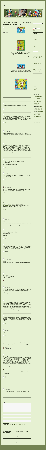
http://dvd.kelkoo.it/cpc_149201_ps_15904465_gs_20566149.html (12, 183)
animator (40, 58)
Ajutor (34, 44)
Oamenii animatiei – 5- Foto (39, 108)
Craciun (39, 62)
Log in (34, 79)
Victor (5, 108)
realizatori (40, 70)
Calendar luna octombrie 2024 (39, 95)
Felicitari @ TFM (35, 89)
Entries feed (35, 80)
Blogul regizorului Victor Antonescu (11, 5)
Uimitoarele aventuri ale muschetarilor (37, 74)
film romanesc (38, 64)
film (33, 64)
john (5, 209)
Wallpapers (35, 46)
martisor (38, 68)
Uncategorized (35, 39)
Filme (35, 64)
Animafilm (39, 57)
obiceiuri (38, 69)
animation (37, 58)
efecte (40, 63)
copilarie (37, 62)
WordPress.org (35, 81)
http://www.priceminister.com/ (7, 205)
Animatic (35, 86)
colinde (34, 62)
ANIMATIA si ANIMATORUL (37, 114)
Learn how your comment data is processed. (19, 424)
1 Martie (34, 56)
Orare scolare (35, 45)
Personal (35, 37)
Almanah (39, 56)
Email (4, 416)
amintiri (42, 56)
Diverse (6, 30)
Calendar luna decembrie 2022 (39, 105)
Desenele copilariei (36, 88)
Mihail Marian (34, 69)
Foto (34, 36)
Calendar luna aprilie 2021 (38, 116)
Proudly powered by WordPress (14, 442)
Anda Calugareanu (35, 57)
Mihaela (41, 68)
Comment (4, 402)
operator (41, 69)
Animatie (4, 30)
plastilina (37, 70)
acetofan (37, 56)
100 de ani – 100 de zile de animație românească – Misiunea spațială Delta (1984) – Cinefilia (38, 102)
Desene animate (4, 31)
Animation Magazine (36, 87)
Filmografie (37, 104)
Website (4, 419)
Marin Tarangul (35, 68)
